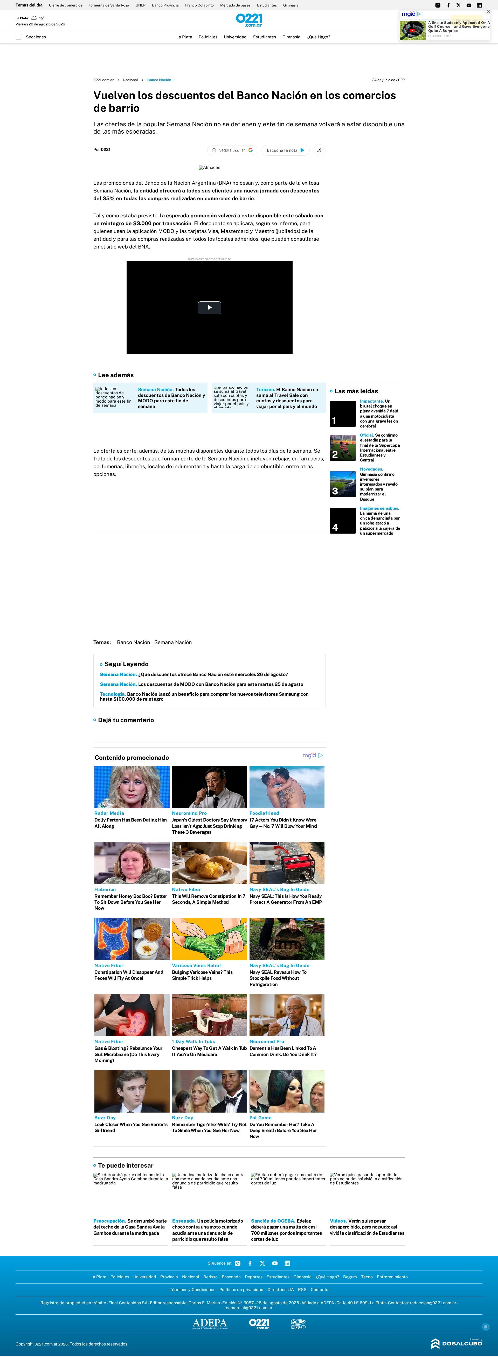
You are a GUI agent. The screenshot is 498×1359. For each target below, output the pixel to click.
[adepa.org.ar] (209, 1324)
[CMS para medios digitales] (456, 1344)
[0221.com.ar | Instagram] (438, 5)
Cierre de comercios (65, 5)
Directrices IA (281, 1289)
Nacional (130, 80)
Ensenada (231, 1276)
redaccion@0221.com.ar (433, 1302)
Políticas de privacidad (241, 1289)
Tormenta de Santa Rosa (109, 5)
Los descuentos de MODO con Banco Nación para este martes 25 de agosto (201, 684)
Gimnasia (291, 5)
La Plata (184, 37)
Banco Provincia (165, 5)
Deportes (253, 1276)
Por (101, 150)
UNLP (141, 5)
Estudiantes (267, 5)
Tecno (367, 1276)
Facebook (250, 1263)
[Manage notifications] (486, 1327)
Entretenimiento (392, 1276)
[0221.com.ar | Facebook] (448, 5)
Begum (350, 1276)
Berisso (210, 1276)
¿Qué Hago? (318, 37)
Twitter (262, 1263)
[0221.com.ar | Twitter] (458, 5)
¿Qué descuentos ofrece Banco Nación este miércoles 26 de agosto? (194, 674)
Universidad (235, 37)
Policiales (208, 37)
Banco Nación (133, 642)
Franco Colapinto (199, 5)
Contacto (319, 1289)
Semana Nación (173, 642)
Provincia (169, 1276)
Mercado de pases (235, 5)
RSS (302, 1289)
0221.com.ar (103, 80)
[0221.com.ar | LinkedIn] (479, 5)
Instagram (237, 1263)
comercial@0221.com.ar (249, 1307)
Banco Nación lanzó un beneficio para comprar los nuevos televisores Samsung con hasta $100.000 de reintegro (204, 696)
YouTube (275, 1263)
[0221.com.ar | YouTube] (469, 5)
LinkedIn (287, 1263)
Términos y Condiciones (192, 1289)
